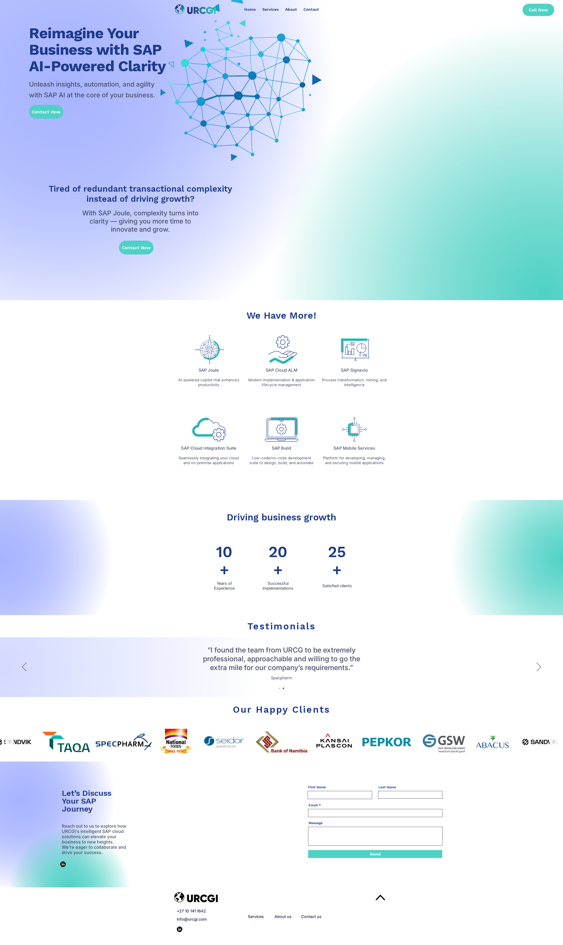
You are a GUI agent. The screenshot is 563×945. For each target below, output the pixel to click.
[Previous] (24, 667)
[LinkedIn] (63, 864)
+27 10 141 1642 (191, 911)
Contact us (311, 916)
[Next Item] (553, 741)
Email (313, 805)
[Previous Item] (9, 741)
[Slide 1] (283, 688)
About (280, 916)
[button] (136, 247)
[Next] (539, 667)
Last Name (387, 787)
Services (256, 916)
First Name (317, 787)
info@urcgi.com (192, 919)
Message (316, 823)
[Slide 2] (279, 688)
